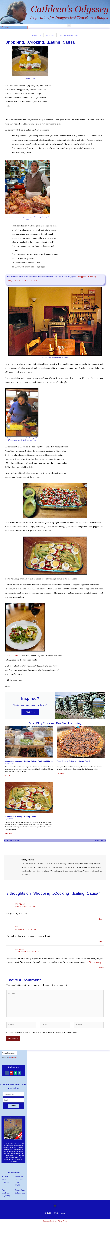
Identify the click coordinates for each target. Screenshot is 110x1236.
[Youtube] (11, 1073)
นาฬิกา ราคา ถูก (94, 962)
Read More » (8, 776)
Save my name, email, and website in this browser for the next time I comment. (43, 1032)
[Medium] (15, 1073)
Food (60, 35)
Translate (14, 1057)
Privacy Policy (62, 1221)
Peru (64, 35)
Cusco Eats (13, 655)
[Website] (89, 1024)
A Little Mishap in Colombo (5, 1179)
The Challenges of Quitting (6, 1193)
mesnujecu (19, 949)
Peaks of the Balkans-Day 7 (20, 1193)
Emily (17, 926)
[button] (69, 25)
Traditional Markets (72, 35)
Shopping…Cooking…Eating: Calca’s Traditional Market (29, 761)
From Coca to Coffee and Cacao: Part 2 (73, 761)
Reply (101, 918)
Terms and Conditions (50, 1221)
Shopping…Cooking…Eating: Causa (20, 817)
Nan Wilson (20, 904)
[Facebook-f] (7, 1073)
